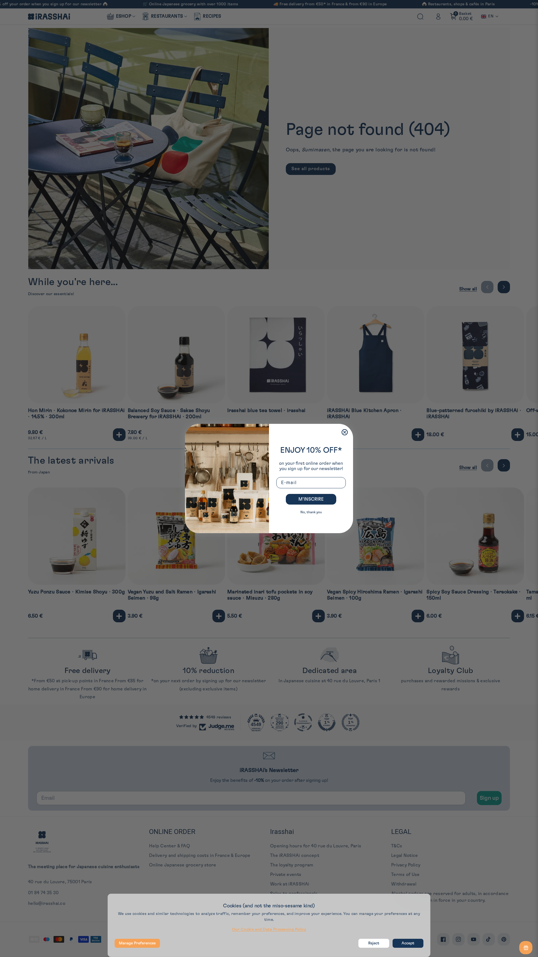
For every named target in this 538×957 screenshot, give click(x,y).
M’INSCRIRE (311, 499)
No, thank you (311, 512)
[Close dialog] (344, 432)
